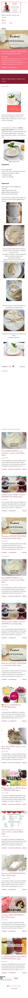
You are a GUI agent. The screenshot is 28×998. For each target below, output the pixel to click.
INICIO (4, 23)
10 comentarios (12, 721)
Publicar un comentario (14, 469)
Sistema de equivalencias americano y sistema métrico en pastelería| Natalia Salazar (12, 832)
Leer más (24, 469)
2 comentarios (12, 972)
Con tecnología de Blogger (15, 986)
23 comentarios (12, 67)
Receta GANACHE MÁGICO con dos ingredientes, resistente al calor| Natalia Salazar (13, 453)
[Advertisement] (14, 415)
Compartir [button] (4, 67)
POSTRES (9, 366)
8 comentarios (12, 889)
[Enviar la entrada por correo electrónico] (13, 366)
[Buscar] (22, 2)
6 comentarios (12, 510)
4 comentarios (12, 931)
